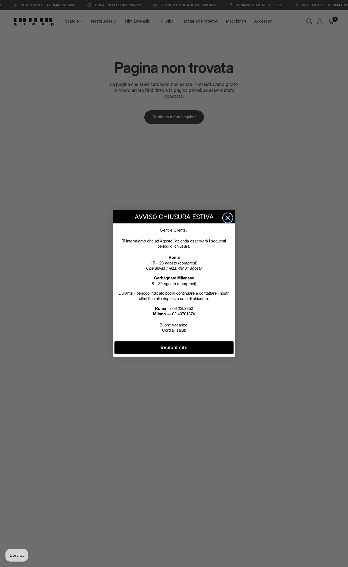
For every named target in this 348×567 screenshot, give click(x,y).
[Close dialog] (227, 218)
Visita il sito (174, 347)
